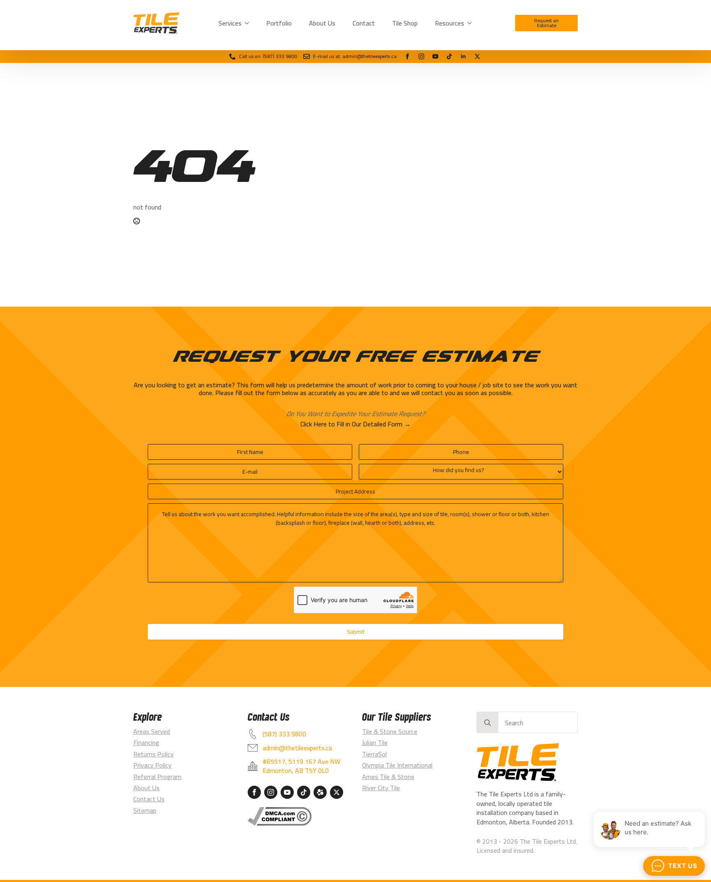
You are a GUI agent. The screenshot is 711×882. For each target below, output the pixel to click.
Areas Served (151, 731)
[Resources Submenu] (471, 23)
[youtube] (435, 56)
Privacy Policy (152, 765)
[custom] (477, 56)
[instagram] (421, 56)
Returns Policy (153, 754)
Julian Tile (375, 742)
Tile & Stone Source (389, 731)
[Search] (487, 722)
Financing (146, 742)
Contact (364, 23)
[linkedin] (463, 56)
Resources (449, 23)
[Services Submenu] (249, 23)
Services (230, 23)
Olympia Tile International (397, 765)
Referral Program (157, 776)
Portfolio (279, 23)
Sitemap (144, 810)
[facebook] (407, 56)
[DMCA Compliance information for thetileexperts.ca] (279, 816)
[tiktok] (449, 56)
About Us (322, 23)
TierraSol (374, 754)
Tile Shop (405, 23)
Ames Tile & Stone (388, 776)
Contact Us (149, 798)
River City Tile (381, 787)
